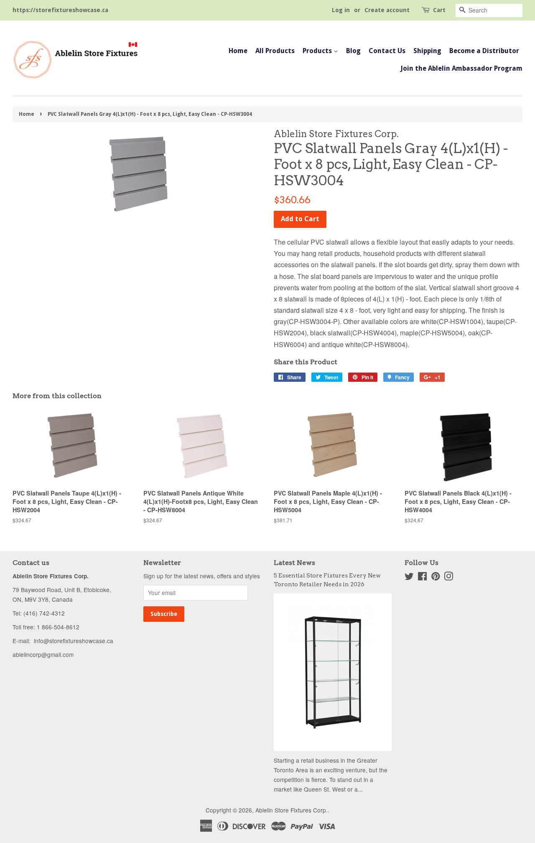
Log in (341, 10)
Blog (353, 51)
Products (318, 51)
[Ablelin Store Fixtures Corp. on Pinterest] (435, 577)
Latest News (294, 563)
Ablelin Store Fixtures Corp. (291, 810)
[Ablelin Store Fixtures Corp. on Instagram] (448, 577)
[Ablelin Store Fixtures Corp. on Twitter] (409, 577)
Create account (387, 10)
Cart (439, 10)
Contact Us (387, 51)
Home (238, 51)
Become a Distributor (484, 51)
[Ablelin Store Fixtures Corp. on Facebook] (422, 577)
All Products (275, 51)
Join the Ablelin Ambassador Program (461, 68)
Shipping (427, 51)
